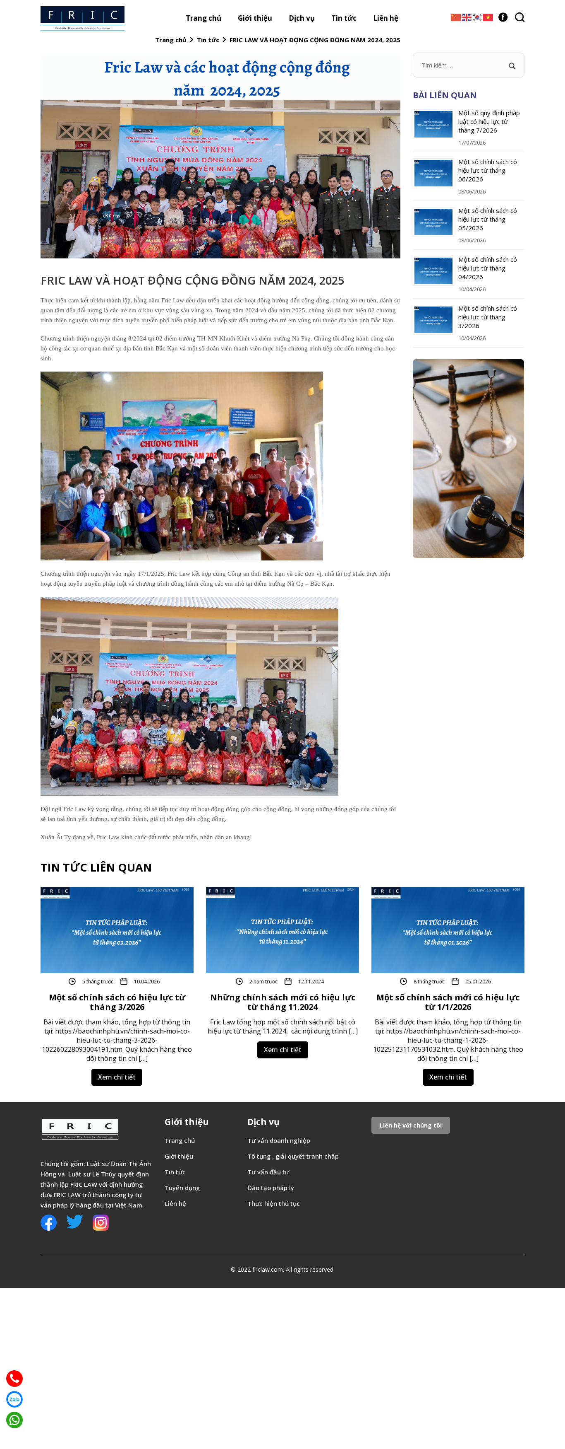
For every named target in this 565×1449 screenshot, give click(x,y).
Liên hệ (385, 18)
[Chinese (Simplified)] (456, 16)
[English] (467, 16)
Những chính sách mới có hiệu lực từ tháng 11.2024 (282, 1002)
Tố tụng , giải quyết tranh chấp (293, 1156)
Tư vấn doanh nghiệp (279, 1140)
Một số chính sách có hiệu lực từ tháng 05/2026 (487, 219)
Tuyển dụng (182, 1187)
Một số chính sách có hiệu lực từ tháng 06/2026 (487, 170)
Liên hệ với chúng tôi (411, 1125)
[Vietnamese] (488, 16)
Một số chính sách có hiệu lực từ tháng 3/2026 (487, 317)
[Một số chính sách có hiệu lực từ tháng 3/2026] (117, 929)
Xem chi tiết (117, 1077)
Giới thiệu (255, 18)
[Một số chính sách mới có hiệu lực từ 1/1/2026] (447, 929)
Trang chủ (203, 18)
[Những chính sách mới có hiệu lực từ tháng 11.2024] (282, 929)
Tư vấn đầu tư (268, 1172)
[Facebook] (503, 16)
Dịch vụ (302, 18)
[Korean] (477, 16)
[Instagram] (101, 1221)
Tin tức (344, 18)
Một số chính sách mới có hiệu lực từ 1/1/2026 (448, 1002)
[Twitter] (74, 1221)
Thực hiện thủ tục (273, 1203)
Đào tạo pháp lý (270, 1187)
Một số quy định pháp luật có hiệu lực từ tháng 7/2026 (489, 121)
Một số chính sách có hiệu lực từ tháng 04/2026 (487, 268)
